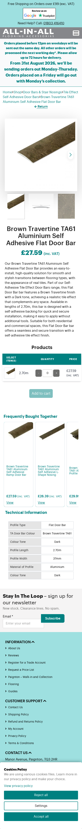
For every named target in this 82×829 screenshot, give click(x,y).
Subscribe (52, 618)
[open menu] (76, 33)
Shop (17, 92)
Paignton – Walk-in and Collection (30, 677)
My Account (15, 729)
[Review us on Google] (30, 16)
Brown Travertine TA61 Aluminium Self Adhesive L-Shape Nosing (49, 470)
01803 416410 (53, 23)
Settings (41, 805)
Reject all (41, 795)
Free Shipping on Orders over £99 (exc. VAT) (41, 4)
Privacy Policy (17, 736)
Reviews (13, 655)
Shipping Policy (18, 714)
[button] (70, 154)
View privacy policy (18, 786)
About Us (14, 648)
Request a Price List (21, 670)
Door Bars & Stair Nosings (42, 92)
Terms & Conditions (21, 743)
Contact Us (15, 707)
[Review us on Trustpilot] (46, 15)
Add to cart (41, 393)
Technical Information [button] (26, 513)
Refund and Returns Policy (25, 721)
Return (42, 106)
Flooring (13, 684)
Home (7, 92)
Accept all (41, 816)
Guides (13, 691)
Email (8, 616)
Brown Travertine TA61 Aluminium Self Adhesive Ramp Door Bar (17, 470)
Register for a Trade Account (27, 662)
